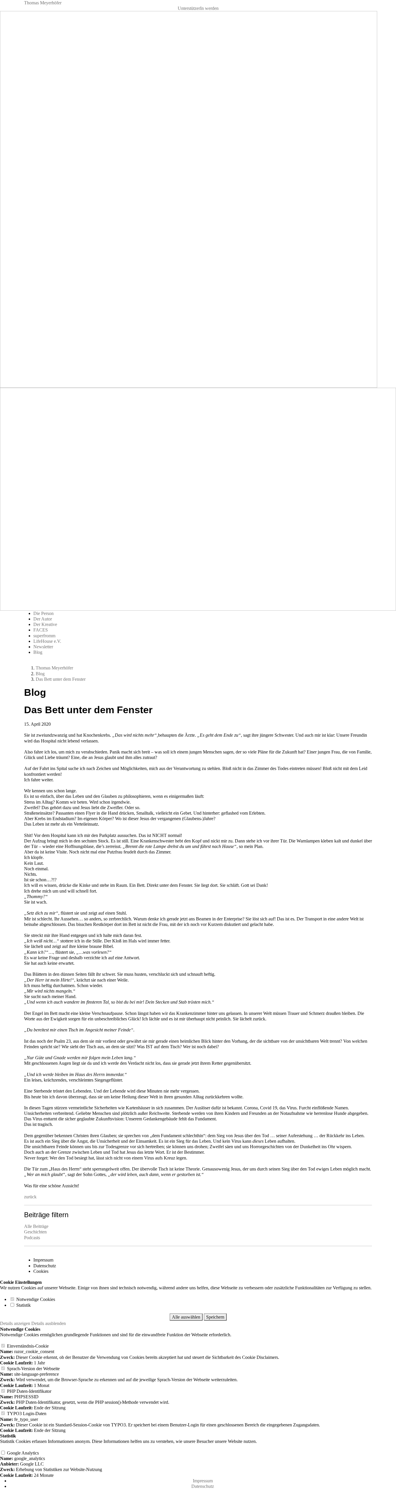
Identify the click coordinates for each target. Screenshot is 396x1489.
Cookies (40, 1271)
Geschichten (35, 1231)
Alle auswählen (186, 1317)
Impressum (43, 1259)
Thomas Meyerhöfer (42, 2)
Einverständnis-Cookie (27, 1346)
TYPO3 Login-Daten (26, 1413)
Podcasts (32, 1237)
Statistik (23, 1305)
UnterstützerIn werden (198, 8)
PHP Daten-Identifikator (28, 1391)
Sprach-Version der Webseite (33, 1368)
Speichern (215, 1317)
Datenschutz (44, 1265)
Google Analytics (22, 1452)
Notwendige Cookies (35, 1299)
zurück (30, 1196)
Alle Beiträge (36, 1226)
